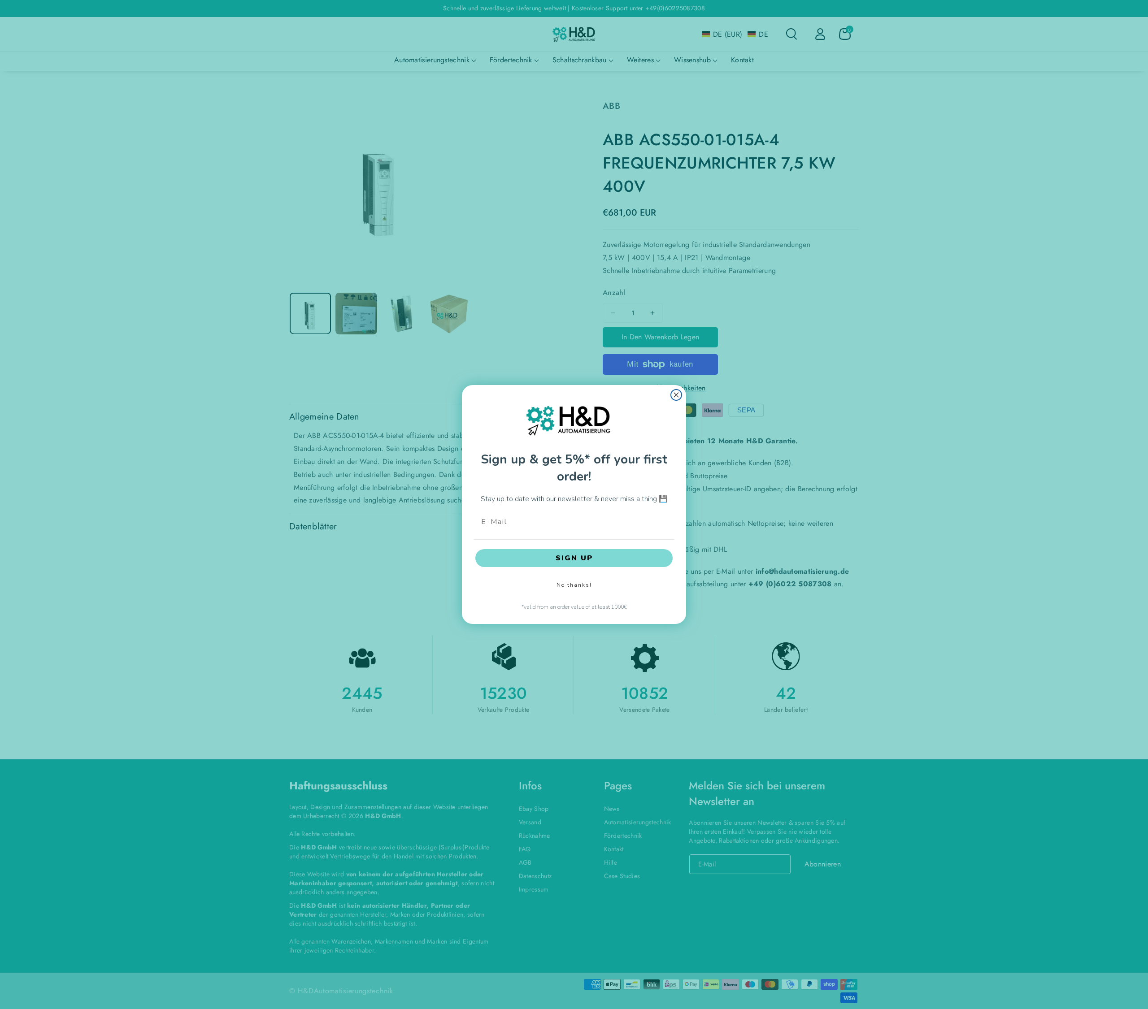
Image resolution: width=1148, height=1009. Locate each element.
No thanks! (574, 585)
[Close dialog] (676, 395)
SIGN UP (574, 558)
